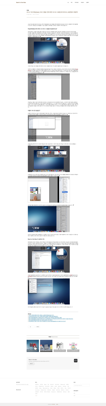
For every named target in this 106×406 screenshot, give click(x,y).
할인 (69, 391)
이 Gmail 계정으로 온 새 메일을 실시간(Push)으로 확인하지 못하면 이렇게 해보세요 (54, 318)
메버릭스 (62, 390)
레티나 (62, 388)
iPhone (65, 391)
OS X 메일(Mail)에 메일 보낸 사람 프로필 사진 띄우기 (40, 320)
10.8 (37, 386)
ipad (45, 384)
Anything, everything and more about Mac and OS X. (39, 361)
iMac (55, 388)
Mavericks (63, 384)
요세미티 (52, 384)
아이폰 (42, 391)
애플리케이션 (59, 391)
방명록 (87, 2)
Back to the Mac (21, 2)
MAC (68, 384)
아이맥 (69, 388)
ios (65, 388)
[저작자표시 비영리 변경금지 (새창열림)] (41, 326)
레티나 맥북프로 (47, 391)
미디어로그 (77, 2)
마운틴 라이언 (43, 390)
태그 (71, 2)
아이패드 (64, 386)
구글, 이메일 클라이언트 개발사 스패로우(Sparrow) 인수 (41, 315)
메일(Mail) (33, 318)
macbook (54, 391)
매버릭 (37, 388)
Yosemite (57, 384)
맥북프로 (49, 390)
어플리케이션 (41, 386)
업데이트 (60, 386)
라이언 (67, 390)
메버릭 (52, 386)
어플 (56, 386)
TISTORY (53, 404)
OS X (30, 318)
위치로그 (82, 2)
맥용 (58, 388)
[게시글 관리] (33, 327)
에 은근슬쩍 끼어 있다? (60, 321)
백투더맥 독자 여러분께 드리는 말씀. (22, 384)
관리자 (57, 404)
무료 (51, 388)
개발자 (54, 390)
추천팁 (42, 384)
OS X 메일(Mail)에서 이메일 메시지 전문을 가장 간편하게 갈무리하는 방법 (45, 317)
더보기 (36, 395)
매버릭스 (37, 384)
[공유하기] (32, 327)
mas (40, 388)
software (38, 390)
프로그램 (58, 390)
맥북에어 (37, 391)
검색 (88, 385)
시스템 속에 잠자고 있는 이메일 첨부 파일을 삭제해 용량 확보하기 (43, 316)
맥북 (36, 393)
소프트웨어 (47, 386)
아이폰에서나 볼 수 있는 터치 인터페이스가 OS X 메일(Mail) (42, 321)
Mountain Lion (46, 388)
